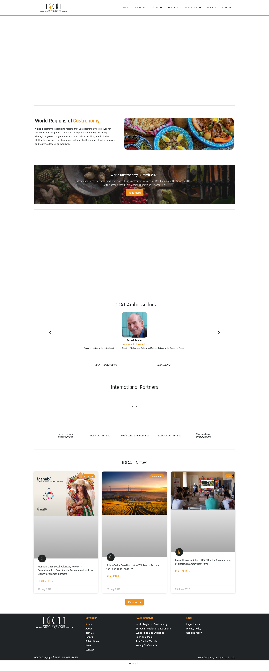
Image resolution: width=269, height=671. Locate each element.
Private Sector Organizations (203, 436)
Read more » (45, 581)
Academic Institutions (169, 435)
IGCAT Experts (163, 365)
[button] (140, 7)
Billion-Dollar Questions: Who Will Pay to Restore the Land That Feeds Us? (132, 567)
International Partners (134, 387)
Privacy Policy (193, 628)
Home (88, 624)
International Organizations (65, 436)
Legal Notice (193, 624)
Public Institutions (100, 435)
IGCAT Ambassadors (134, 304)
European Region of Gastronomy (153, 628)
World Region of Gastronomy (151, 624)
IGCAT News (134, 462)
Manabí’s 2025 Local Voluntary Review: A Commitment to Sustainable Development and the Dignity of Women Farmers (65, 570)
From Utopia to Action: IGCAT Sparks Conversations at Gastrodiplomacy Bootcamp (203, 562)
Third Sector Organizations (134, 435)
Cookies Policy (194, 633)
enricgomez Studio (225, 657)
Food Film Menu (144, 637)
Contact (89, 649)
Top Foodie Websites (147, 641)
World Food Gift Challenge (150, 633)
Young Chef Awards (146, 645)
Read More (134, 193)
